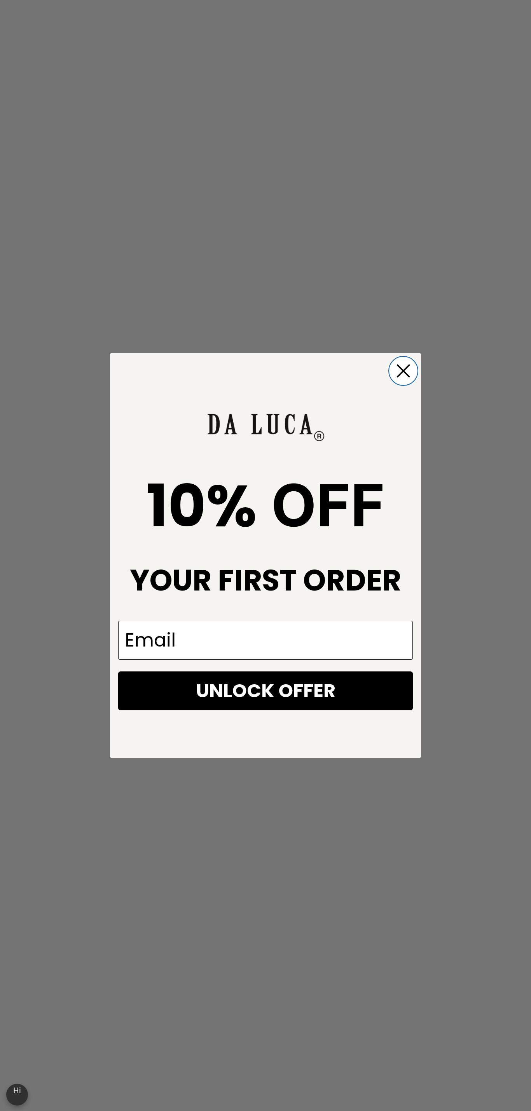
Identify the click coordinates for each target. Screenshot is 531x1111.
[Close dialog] (403, 371)
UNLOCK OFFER (265, 691)
